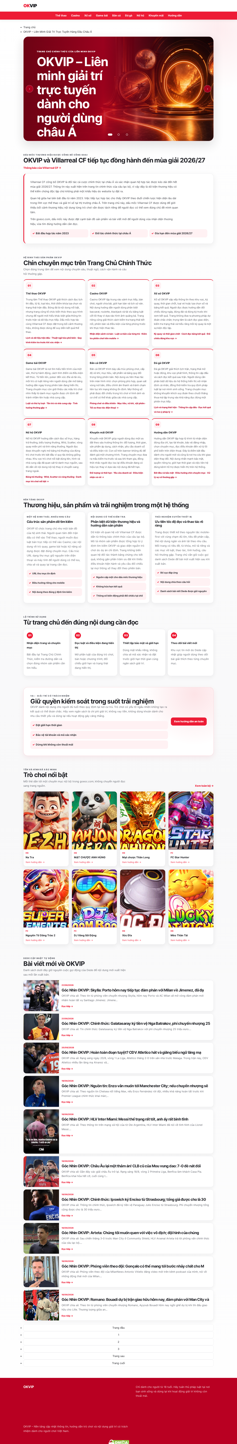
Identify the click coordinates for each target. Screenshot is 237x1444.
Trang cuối (118, 1363)
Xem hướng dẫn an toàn (189, 721)
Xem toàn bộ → (204, 785)
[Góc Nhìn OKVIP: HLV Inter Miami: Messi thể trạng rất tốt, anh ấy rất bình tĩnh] (41, 1131)
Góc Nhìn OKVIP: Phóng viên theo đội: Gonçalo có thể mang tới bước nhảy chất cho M (133, 1266)
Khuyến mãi (156, 15)
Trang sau (118, 1356)
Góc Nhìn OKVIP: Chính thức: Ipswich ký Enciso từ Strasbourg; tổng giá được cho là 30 (134, 1199)
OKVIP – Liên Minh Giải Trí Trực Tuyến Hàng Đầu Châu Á (57, 31)
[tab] (110, 134)
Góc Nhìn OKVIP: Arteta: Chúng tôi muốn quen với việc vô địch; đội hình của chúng (130, 1233)
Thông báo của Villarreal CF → (42, 167)
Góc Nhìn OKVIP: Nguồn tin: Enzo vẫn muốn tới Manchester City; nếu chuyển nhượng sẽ (135, 1086)
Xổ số (87, 15)
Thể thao (61, 15)
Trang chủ (29, 27)
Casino (75, 15)
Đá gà (128, 15)
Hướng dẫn (175, 15)
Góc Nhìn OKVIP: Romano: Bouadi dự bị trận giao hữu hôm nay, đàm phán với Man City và (135, 1299)
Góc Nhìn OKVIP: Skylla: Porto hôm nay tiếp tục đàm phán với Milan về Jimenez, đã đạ (133, 990)
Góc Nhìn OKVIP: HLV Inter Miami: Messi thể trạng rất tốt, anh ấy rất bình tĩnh (125, 1119)
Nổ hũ (140, 15)
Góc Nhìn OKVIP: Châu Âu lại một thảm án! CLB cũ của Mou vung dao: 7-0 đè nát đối (131, 1166)
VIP (30, 5)
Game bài (102, 15)
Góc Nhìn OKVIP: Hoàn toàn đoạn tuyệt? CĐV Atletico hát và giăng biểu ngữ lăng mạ (131, 1052)
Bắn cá (116, 15)
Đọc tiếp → (67, 1006)
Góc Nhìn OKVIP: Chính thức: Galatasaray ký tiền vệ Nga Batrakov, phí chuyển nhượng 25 (136, 1023)
